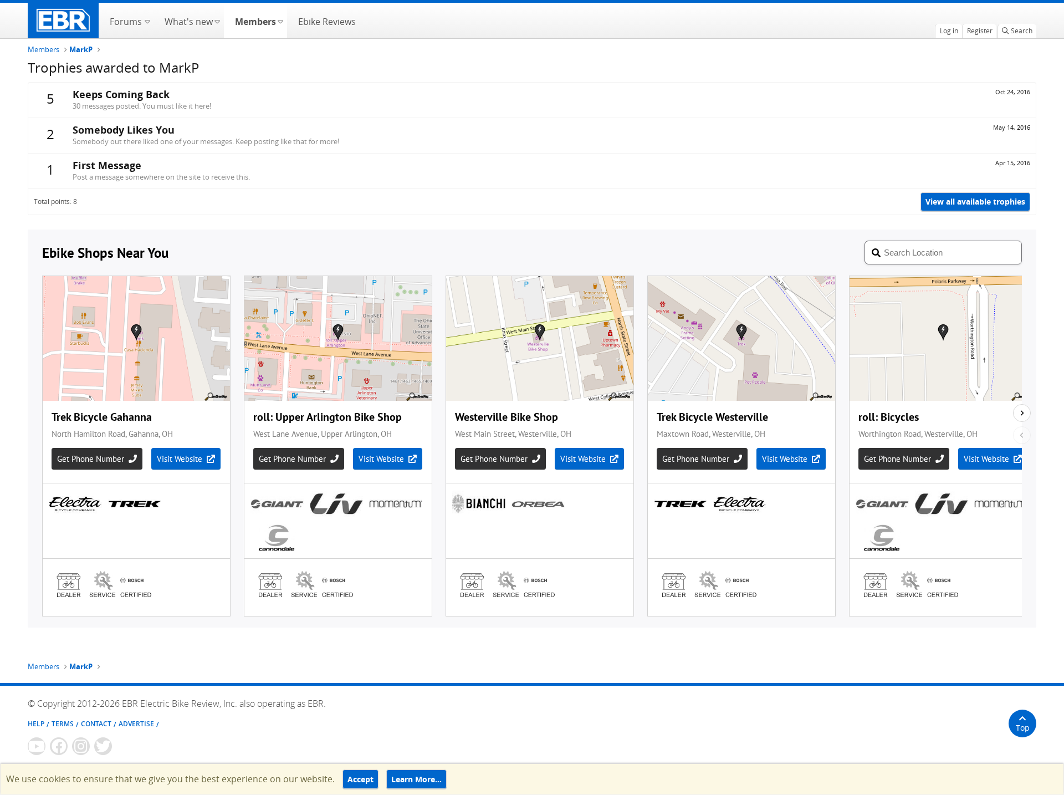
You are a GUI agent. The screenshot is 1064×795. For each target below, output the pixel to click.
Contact (96, 723)
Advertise (136, 723)
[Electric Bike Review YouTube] (36, 746)
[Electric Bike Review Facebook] (59, 746)
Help (36, 723)
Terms (63, 723)
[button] (147, 20)
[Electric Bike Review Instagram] (81, 746)
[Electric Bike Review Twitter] (103, 746)
